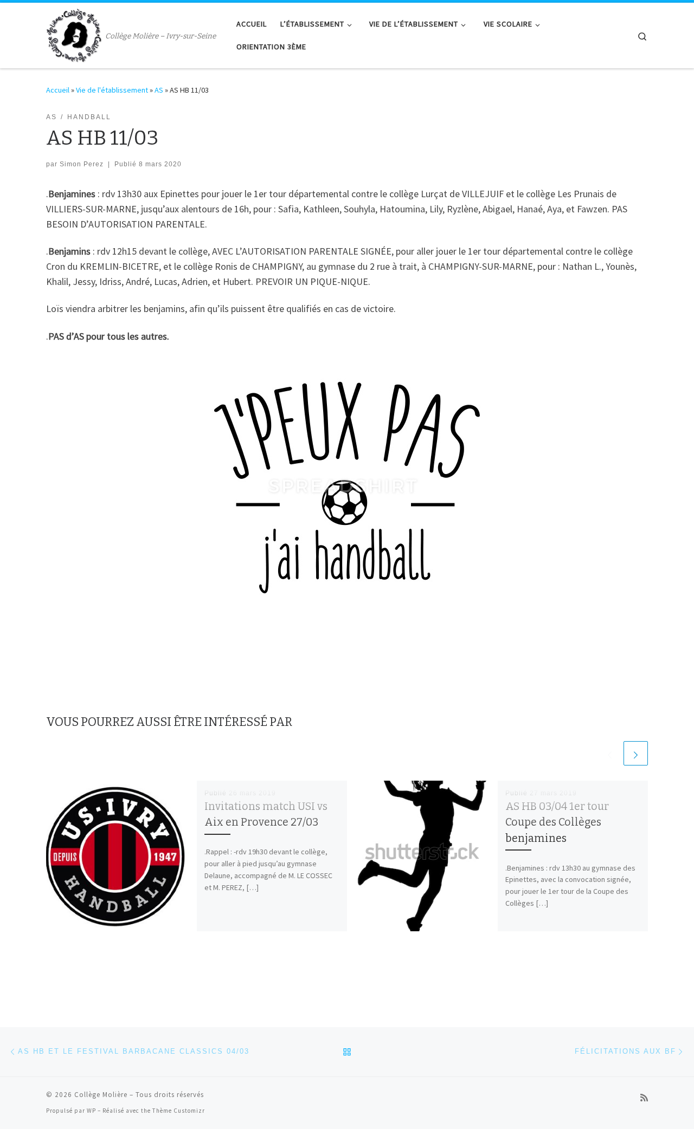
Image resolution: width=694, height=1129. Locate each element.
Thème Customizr (178, 1110)
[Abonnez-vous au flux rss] (644, 1098)
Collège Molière (100, 1094)
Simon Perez (82, 164)
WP (91, 1110)
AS (159, 90)
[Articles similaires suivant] (636, 753)
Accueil (57, 90)
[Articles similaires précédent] (609, 753)
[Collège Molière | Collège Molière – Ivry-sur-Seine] (73, 34)
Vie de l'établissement (112, 90)
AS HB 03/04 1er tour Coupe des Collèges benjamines (557, 822)
